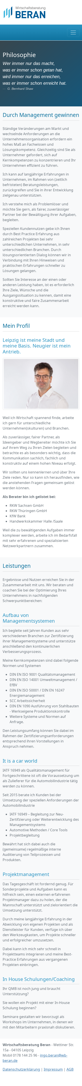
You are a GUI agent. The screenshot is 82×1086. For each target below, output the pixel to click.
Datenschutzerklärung (21, 1069)
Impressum (53, 1069)
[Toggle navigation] (73, 32)
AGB (69, 1069)
